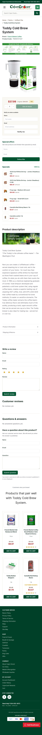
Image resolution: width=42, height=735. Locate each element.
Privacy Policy (6, 616)
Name (5, 115)
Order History (6, 683)
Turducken (5, 648)
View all (37, 167)
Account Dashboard (8, 680)
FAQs (4, 624)
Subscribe (21, 159)
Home (4, 20)
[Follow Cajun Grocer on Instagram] (9, 697)
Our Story (5, 667)
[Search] (37, 13)
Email (5, 123)
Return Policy (6, 613)
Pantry (10, 20)
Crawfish (5, 645)
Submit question (10, 473)
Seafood (5, 642)
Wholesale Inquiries (8, 672)
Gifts (3, 656)
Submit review (9, 394)
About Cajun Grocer (8, 664)
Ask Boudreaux (33, 725)
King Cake (5, 653)
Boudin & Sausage (8, 640)
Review (4, 377)
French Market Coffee (15, 36)
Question (5, 455)
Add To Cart (11, 551)
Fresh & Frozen (7, 637)
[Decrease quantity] (6, 106)
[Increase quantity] (13, 106)
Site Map (5, 629)
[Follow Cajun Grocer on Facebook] (4, 697)
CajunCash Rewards (8, 685)
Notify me (21, 132)
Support (5, 626)
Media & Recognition (8, 669)
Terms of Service (7, 618)
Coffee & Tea (19, 20)
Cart (3, 688)
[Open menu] (4, 7)
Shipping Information (9, 621)
